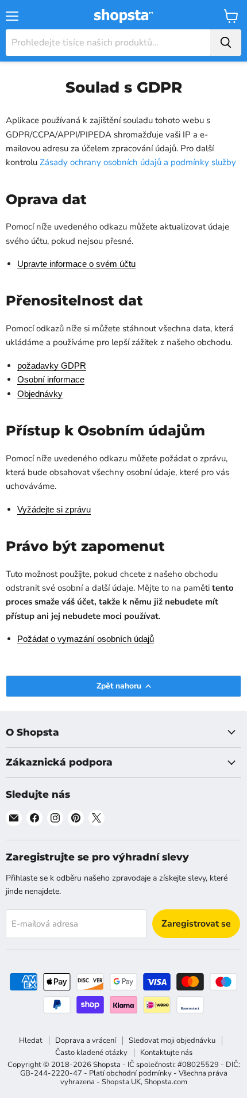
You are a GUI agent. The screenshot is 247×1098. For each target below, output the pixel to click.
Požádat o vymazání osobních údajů (85, 639)
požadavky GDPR (51, 365)
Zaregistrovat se (196, 923)
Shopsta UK (121, 1082)
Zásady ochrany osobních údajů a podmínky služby (138, 162)
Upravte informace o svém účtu (76, 264)
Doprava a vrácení (85, 1040)
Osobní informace (50, 379)
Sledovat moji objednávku (172, 1040)
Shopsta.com (165, 1082)
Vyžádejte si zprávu (54, 509)
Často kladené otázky (91, 1052)
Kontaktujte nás (166, 1052)
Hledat (31, 1040)
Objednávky (40, 394)
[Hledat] (225, 42)
